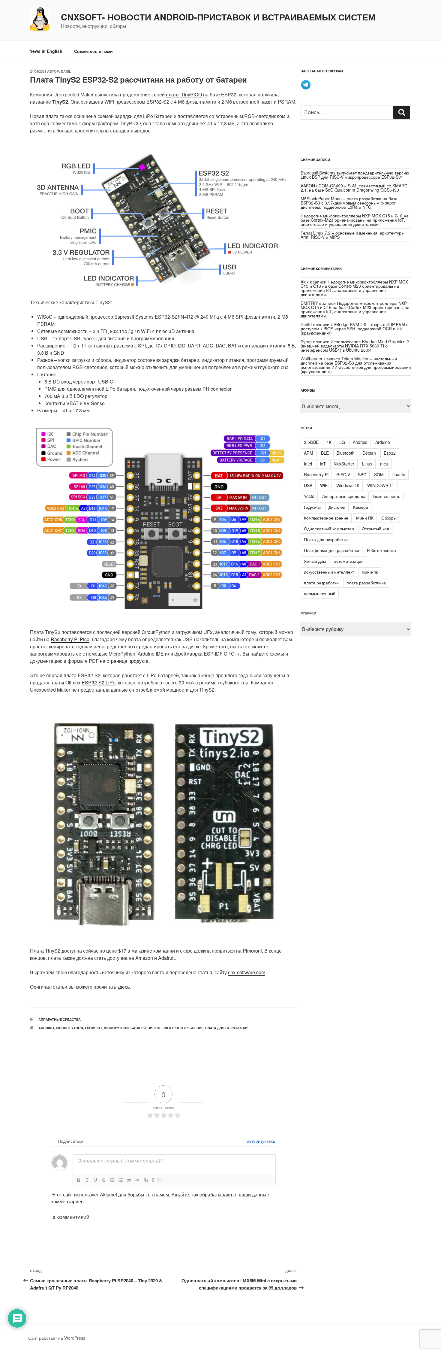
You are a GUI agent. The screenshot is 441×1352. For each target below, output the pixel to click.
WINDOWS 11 (380, 485)
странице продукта (127, 660)
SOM (379, 474)
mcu (384, 464)
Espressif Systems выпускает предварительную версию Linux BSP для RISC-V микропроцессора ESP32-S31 (355, 175)
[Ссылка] (146, 1180)
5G (342, 442)
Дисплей (336, 507)
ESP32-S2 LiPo (99, 682)
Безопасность (386, 496)
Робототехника (381, 550)
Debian (369, 453)
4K (329, 442)
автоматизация (349, 561)
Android (360, 442)
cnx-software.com (246, 972)
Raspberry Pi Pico (70, 639)
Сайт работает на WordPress (56, 1338)
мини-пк (370, 572)
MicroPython (116, 1028)
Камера (360, 507)
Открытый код (375, 529)
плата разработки (321, 583)
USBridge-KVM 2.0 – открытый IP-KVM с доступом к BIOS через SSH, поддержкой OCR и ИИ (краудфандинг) (354, 328)
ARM (308, 453)
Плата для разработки (226, 1028)
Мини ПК (365, 518)
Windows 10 (347, 485)
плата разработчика (366, 583)
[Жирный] (78, 1180)
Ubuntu (398, 474)
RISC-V (343, 474)
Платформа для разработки (331, 550)
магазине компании (153, 950)
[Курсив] (87, 1180)
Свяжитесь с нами (93, 51)
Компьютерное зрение (326, 518)
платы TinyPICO (184, 94)
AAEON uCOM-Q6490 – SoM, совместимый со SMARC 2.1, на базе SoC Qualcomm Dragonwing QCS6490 (354, 188)
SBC (362, 474)
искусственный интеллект (329, 572)
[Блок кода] (137, 1180)
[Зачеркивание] (104, 1180)
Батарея (138, 1028)
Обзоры (389, 518)
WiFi (324, 485)
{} (153, 1180)
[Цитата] (129, 1180)
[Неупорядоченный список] (120, 1180)
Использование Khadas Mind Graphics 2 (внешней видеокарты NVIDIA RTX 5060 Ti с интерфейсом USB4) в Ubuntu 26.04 (355, 345)
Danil (66, 71)
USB (308, 485)
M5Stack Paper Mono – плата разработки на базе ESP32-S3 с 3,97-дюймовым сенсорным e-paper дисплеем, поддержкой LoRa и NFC (349, 203)
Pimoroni (252, 950)
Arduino (46, 1028)
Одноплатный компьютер (329, 529)
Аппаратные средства (59, 1019)
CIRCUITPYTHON (69, 1028)
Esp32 (90, 1028)
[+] (160, 1180)
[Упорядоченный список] (112, 1180)
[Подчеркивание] (95, 1180)
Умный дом (315, 561)
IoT (99, 1028)
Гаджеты (312, 507)
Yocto (309, 496)
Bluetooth (346, 453)
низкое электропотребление (175, 1028)
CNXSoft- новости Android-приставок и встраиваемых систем (218, 17)
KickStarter (344, 464)
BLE (325, 453)
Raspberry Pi (316, 474)
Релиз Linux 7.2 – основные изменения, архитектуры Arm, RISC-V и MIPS (352, 235)
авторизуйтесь (260, 1141)
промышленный (319, 593)
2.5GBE (311, 442)
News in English (45, 51)
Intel (308, 464)
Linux (367, 464)
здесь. (124, 986)
